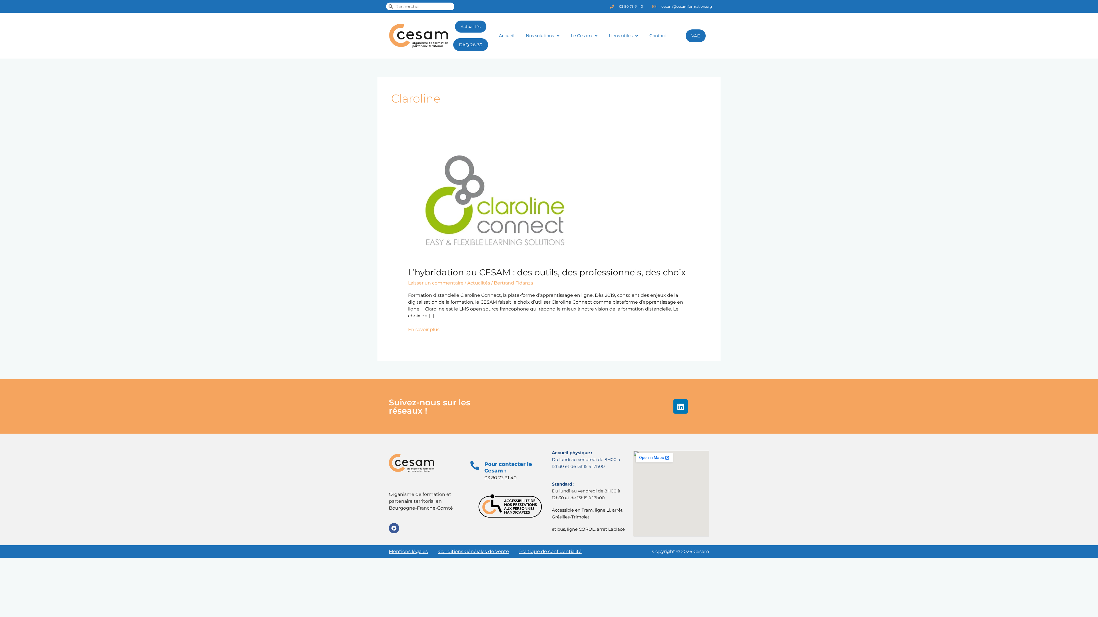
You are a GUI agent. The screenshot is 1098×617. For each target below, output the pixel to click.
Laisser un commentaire (436, 283)
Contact (657, 35)
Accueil (506, 35)
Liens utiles (620, 35)
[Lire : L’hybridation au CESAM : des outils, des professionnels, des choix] (494, 202)
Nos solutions (540, 35)
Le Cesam (581, 35)
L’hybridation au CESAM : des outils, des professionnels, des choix (547, 272)
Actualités (478, 283)
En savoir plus (423, 329)
